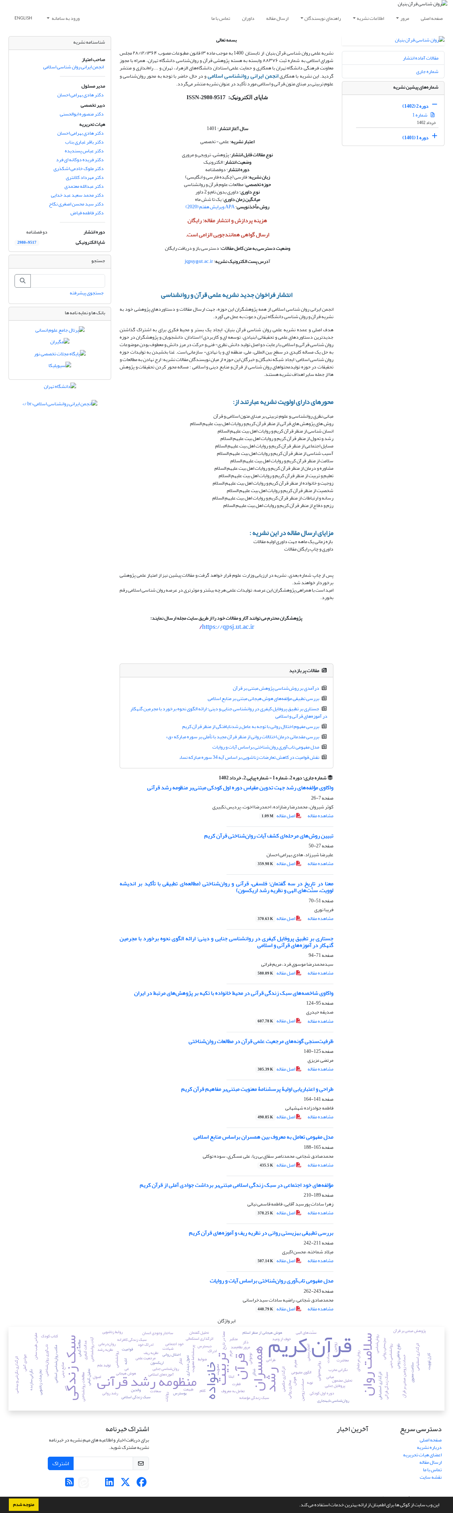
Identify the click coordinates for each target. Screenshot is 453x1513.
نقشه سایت (431, 1477)
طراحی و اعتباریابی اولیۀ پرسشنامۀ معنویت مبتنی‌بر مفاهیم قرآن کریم (257, 1089)
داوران (248, 18)
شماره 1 (420, 115)
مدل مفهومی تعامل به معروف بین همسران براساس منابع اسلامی (263, 1136)
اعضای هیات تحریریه (422, 1455)
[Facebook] (141, 1484)
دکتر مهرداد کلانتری (85, 177)
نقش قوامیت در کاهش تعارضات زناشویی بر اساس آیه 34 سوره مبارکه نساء (249, 757)
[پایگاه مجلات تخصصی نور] (60, 355)
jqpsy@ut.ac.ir (199, 261)
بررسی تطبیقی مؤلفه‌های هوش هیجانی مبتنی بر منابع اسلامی (263, 698)
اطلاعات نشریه (370, 18)
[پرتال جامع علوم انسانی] (60, 331)
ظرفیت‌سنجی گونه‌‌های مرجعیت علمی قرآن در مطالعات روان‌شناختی (261, 1041)
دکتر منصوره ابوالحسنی (82, 114)
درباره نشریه (429, 1447)
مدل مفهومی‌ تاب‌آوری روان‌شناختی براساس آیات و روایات (265, 747)
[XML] (214, 778)
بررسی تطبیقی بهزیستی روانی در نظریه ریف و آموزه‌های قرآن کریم (261, 1232)
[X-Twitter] (125, 1484)
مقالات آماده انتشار (420, 58)
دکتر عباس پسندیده (84, 151)
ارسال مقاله (277, 18)
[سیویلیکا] (59, 367)
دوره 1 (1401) (415, 137)
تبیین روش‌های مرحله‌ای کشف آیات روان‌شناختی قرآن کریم (268, 835)
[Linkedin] (109, 1484)
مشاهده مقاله (320, 815)
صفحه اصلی (432, 18)
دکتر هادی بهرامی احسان (80, 95)
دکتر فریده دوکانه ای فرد (80, 159)
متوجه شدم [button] (23, 1504)
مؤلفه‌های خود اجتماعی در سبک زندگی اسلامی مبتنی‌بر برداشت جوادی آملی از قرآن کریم (236, 1185)
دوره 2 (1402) (415, 106)
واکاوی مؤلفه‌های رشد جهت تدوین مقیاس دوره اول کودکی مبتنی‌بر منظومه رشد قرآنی (240, 787)
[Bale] (95, 1484)
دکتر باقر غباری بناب (84, 142)
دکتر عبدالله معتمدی (84, 186)
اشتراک (60, 1463)
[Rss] (69, 1484)
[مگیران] (59, 343)
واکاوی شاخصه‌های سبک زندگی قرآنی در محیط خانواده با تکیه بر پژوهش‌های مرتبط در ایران (233, 993)
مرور (404, 18)
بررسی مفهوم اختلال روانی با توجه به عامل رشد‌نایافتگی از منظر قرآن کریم (250, 726)
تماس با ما (220, 18)
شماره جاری (427, 71)
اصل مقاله (279, 815)
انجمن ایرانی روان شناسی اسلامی (73, 67)
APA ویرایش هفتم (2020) (210, 206)
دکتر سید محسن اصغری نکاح (76, 204)
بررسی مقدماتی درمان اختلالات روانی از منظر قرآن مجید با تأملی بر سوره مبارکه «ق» (242, 736)
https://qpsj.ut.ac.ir (226, 626)
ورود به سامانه (65, 18)
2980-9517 (26, 242)
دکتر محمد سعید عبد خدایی (77, 195)
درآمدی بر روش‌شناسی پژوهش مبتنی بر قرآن (276, 688)
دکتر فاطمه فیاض (87, 213)
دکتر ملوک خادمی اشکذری (78, 168)
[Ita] (83, 1484)
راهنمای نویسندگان (322, 18)
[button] (297, 1505)
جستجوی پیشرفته (87, 293)
